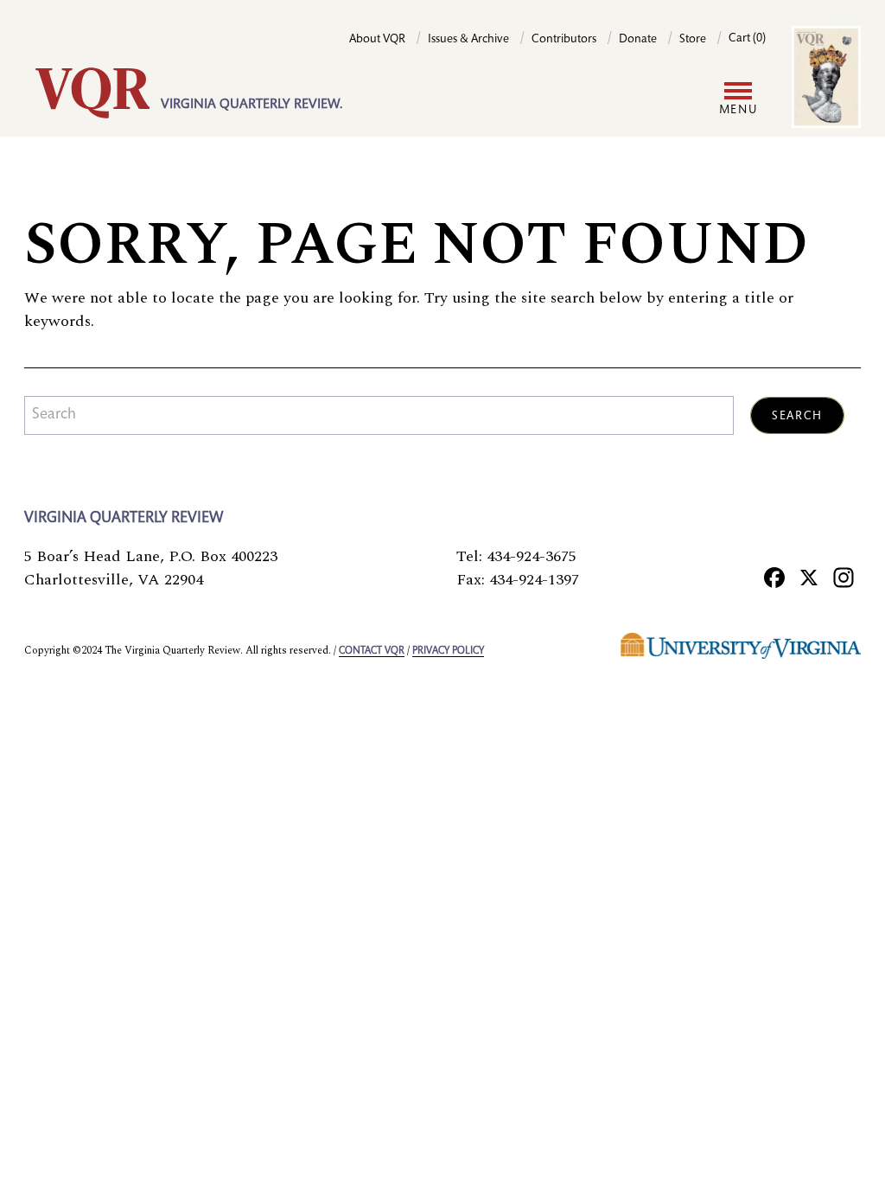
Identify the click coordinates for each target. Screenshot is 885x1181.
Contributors (564, 40)
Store (692, 40)
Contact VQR (371, 651)
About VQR (377, 40)
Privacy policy (448, 651)
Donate (638, 40)
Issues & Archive (468, 40)
